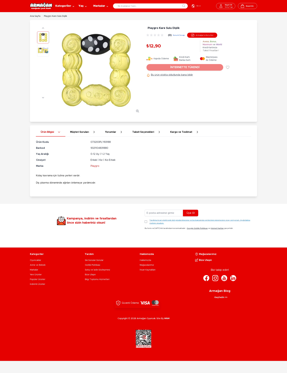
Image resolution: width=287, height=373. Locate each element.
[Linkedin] (233, 278)
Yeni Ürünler (36, 275)
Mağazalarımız (147, 265)
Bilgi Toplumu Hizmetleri (97, 279)
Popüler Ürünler (37, 279)
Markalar (34, 270)
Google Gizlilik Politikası (197, 228)
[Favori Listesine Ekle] (228, 67)
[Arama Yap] (184, 6)
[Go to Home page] (41, 6)
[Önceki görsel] (43, 28)
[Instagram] (215, 278)
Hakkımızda (145, 260)
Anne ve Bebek (37, 265)
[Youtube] (224, 278)
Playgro (95, 166)
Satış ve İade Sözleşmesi (97, 270)
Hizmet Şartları (217, 228)
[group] (155, 35)
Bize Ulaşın (90, 275)
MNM (167, 318)
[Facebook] (206, 278)
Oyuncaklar (35, 260)
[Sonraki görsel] (43, 97)
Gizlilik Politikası (92, 265)
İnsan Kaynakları (147, 270)
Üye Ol (191, 213)
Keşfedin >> (221, 297)
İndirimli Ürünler (37, 284)
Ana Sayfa (35, 16)
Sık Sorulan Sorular (94, 260)
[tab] (50, 132)
